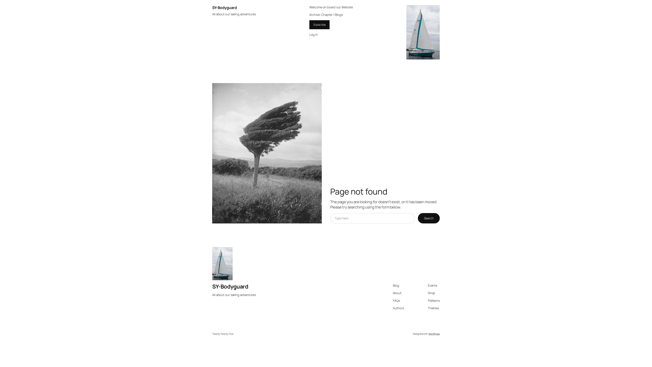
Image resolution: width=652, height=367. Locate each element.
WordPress (434, 333)
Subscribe (319, 25)
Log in (313, 34)
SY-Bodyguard (224, 7)
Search (429, 218)
